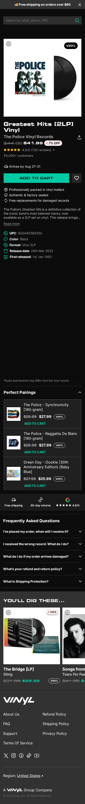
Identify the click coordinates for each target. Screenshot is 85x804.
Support (10, 733)
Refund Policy (54, 714)
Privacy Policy (55, 733)
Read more (12, 224)
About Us (11, 714)
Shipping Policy (56, 723)
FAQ (6, 723)
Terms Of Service (18, 743)
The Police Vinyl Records (28, 136)
